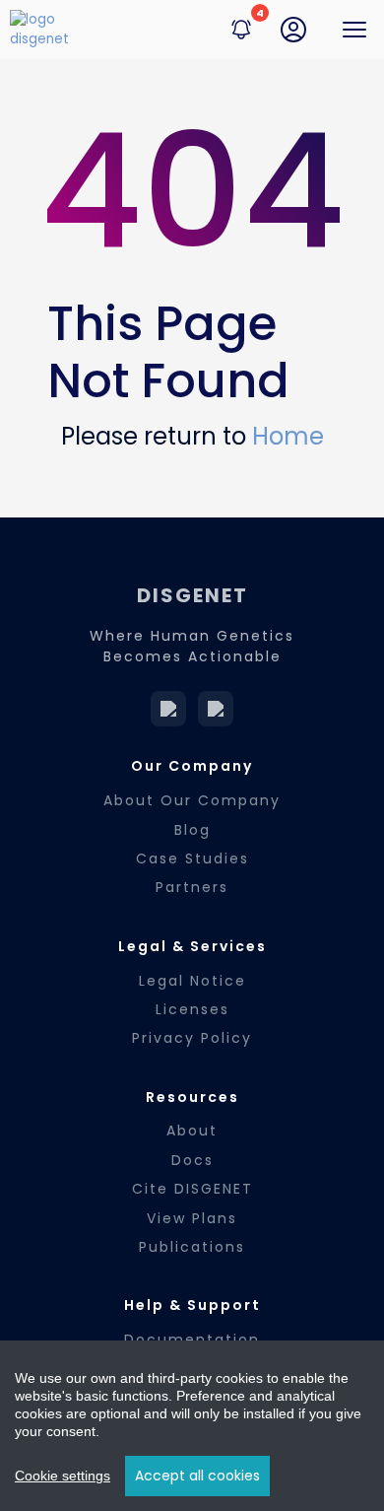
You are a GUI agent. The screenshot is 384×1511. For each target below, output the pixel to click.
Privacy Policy (192, 1038)
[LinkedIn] (168, 708)
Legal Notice (192, 981)
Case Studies (192, 858)
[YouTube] (215, 708)
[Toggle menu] (354, 29)
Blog (192, 830)
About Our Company (192, 800)
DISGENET (192, 595)
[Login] (293, 29)
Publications (192, 1247)
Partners (192, 887)
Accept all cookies (197, 1475)
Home (288, 436)
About (192, 1130)
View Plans (192, 1218)
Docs (192, 1160)
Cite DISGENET (192, 1189)
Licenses (192, 1009)
